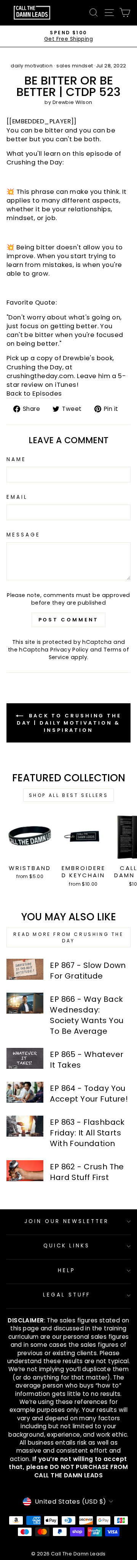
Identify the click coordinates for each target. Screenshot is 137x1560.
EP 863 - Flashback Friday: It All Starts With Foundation (87, 1133)
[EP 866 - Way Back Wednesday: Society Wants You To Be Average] (24, 1003)
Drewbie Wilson (72, 102)
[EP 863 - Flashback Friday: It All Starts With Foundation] (24, 1126)
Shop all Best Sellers (68, 795)
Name (16, 459)
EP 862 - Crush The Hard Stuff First (87, 1172)
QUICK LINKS (66, 1245)
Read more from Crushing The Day (68, 937)
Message (23, 535)
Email (17, 497)
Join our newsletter (66, 1221)
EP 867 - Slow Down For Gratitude (88, 970)
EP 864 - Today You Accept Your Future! (89, 1093)
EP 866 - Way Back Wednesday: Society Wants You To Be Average (86, 1015)
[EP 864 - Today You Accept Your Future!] (24, 1092)
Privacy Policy (69, 649)
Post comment (68, 619)
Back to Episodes (34, 393)
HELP (66, 1270)
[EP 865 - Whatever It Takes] (24, 1058)
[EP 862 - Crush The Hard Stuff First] (24, 1170)
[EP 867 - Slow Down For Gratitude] (24, 969)
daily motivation (32, 65)
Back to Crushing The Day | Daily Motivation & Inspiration (69, 723)
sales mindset (74, 65)
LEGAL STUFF (66, 1294)
